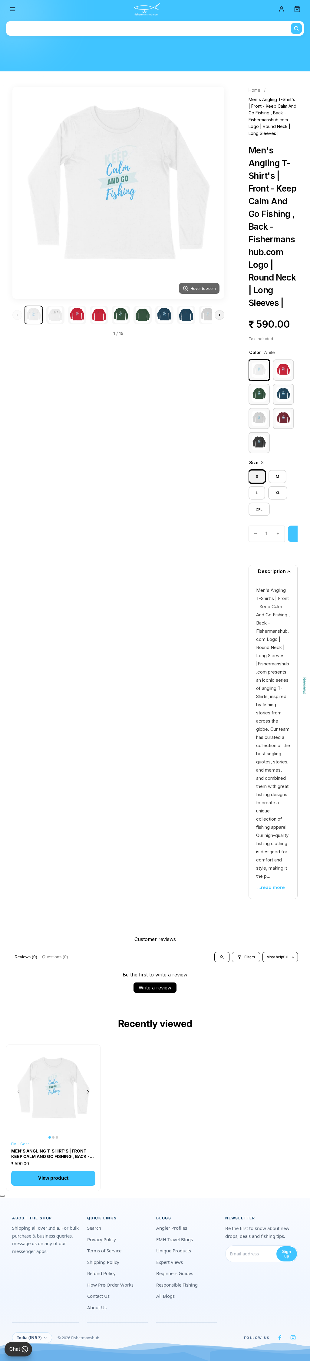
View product (53, 1178)
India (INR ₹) (29, 1337)
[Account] (281, 9)
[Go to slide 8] (186, 315)
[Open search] (221, 957)
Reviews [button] (304, 685)
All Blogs (165, 1296)
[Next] (212, 192)
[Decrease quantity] (255, 534)
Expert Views (169, 1262)
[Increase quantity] (278, 534)
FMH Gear (20, 1144)
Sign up (286, 1253)
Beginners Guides (174, 1273)
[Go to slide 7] (164, 315)
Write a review (155, 988)
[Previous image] (18, 1092)
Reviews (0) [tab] (26, 956)
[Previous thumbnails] (17, 315)
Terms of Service (104, 1251)
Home (254, 90)
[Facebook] (280, 1338)
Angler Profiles (171, 1228)
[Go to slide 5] (121, 315)
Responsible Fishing (177, 1285)
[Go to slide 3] (77, 315)
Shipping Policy (103, 1262)
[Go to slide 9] (208, 315)
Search (94, 1228)
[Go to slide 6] (143, 315)
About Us (97, 1307)
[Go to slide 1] (34, 315)
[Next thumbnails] (219, 315)
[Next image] (88, 1092)
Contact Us (98, 1296)
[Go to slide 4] (99, 315)
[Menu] (12, 9)
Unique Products (173, 1251)
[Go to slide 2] (55, 315)
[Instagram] (293, 1338)
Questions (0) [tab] (55, 956)
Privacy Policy (101, 1239)
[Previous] (24, 192)
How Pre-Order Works (110, 1285)
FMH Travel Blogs (174, 1239)
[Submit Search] (296, 28)
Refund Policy (101, 1273)
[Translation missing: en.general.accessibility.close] (2, 1196)
